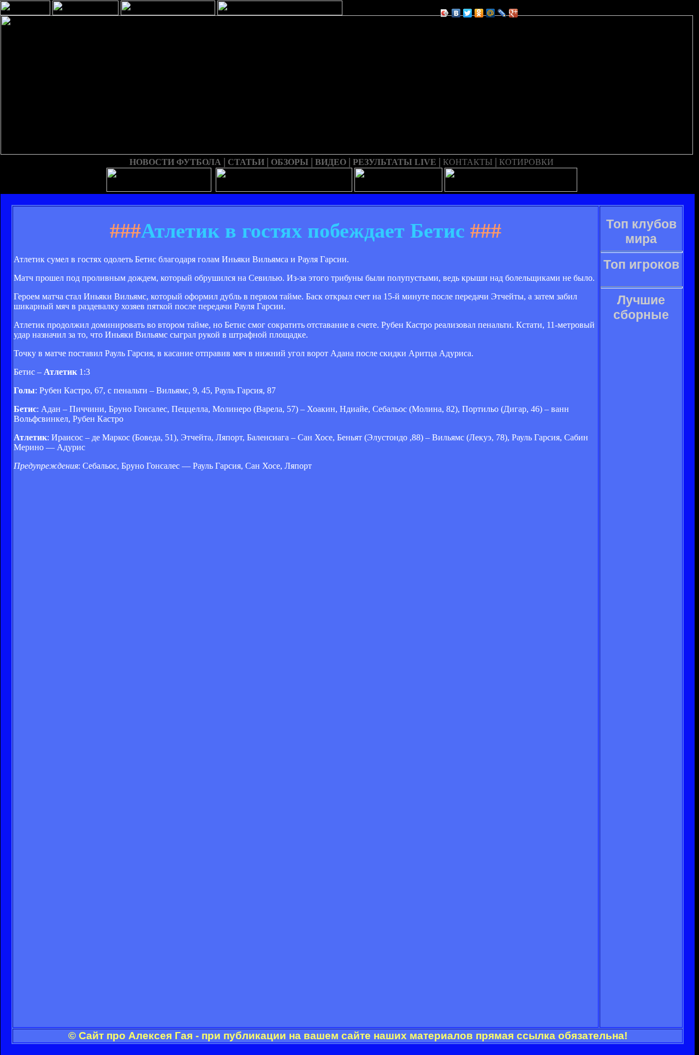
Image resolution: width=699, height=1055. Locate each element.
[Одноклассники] (479, 13)
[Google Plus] (513, 13)
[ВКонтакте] (456, 13)
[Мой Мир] (490, 13)
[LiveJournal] (502, 13)
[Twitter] (467, 13)
